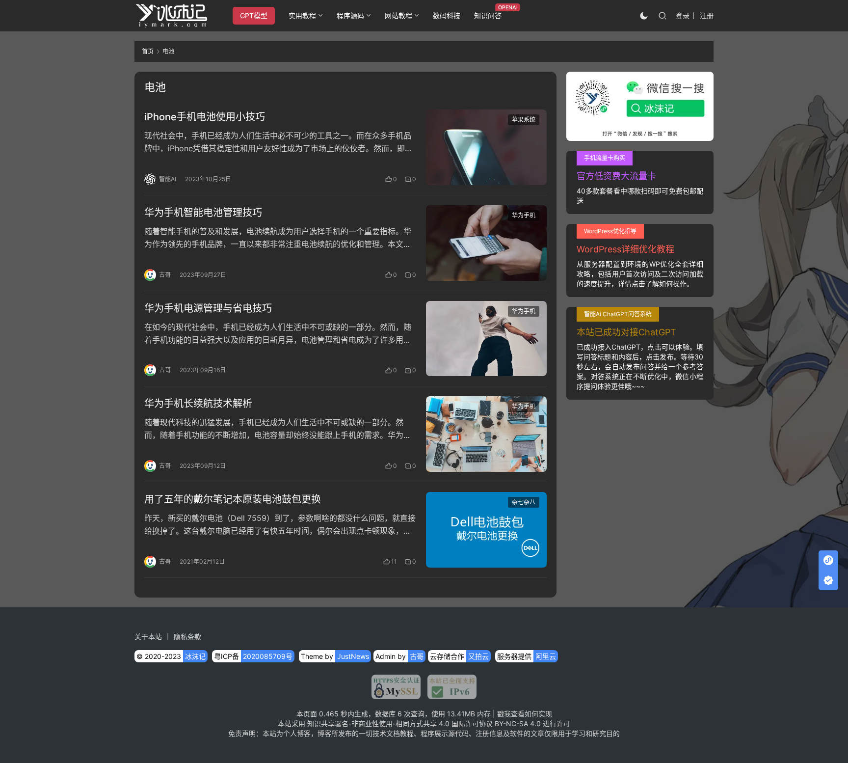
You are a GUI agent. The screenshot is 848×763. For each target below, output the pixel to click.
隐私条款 (187, 636)
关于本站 (148, 636)
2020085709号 (267, 656)
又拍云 (478, 656)
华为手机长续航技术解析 (198, 403)
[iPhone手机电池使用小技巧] (486, 147)
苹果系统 (523, 119)
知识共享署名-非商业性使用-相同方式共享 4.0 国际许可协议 (400, 723)
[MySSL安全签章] (396, 687)
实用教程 (302, 15)
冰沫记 (195, 656)
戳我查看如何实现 (524, 713)
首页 (148, 51)
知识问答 (488, 15)
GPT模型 (253, 15)
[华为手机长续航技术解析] (486, 434)
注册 (707, 15)
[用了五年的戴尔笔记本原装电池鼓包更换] (486, 530)
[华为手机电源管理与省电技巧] (486, 339)
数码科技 (446, 15)
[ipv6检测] (449, 687)
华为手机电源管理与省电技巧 (208, 308)
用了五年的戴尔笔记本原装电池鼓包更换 (232, 499)
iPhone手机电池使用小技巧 (204, 117)
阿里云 (545, 656)
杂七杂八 (523, 502)
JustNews (353, 656)
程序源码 (350, 15)
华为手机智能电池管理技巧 (203, 212)
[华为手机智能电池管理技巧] (486, 243)
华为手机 (523, 215)
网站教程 (398, 15)
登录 (682, 15)
